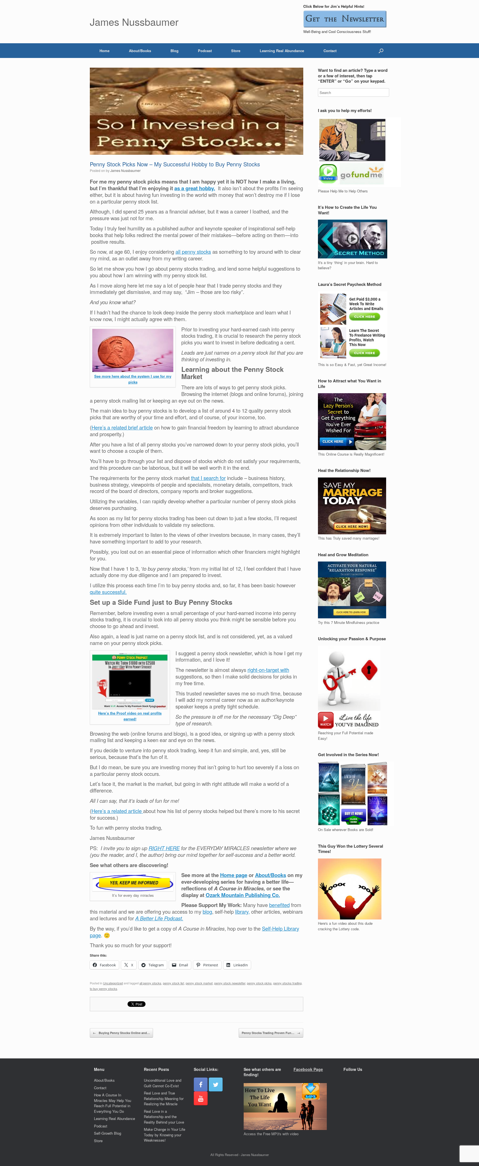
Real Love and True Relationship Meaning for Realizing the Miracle (164, 1098)
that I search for (208, 477)
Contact (330, 50)
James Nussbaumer (125, 170)
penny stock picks (259, 983)
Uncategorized (113, 983)
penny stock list (173, 983)
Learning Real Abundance (282, 50)
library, (242, 911)
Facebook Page (308, 1069)
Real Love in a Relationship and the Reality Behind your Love (164, 1117)
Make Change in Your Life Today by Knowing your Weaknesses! (164, 1135)
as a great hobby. (194, 188)
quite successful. (108, 591)
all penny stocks (193, 251)
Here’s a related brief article (122, 427)
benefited (279, 904)
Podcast (205, 50)
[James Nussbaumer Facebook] (201, 1084)
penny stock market (199, 983)
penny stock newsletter (229, 983)
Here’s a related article (117, 810)
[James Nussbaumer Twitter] (216, 1084)
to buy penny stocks (103, 988)
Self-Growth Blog (107, 1133)
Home (104, 50)
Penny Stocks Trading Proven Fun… (271, 1033)
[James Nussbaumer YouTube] (201, 1098)
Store (235, 50)
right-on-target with (268, 669)
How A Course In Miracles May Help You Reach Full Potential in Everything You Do (112, 1103)
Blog (174, 50)
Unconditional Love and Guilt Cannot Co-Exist (162, 1083)
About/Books (140, 50)
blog (207, 911)
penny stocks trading (287, 983)
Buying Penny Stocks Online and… (121, 1033)
